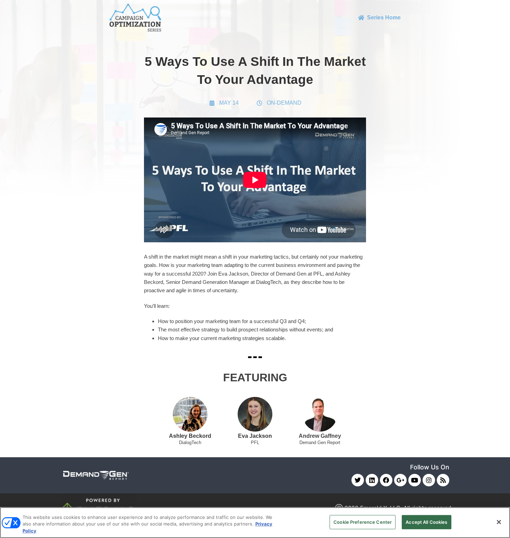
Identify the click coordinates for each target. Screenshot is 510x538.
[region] (255, 522)
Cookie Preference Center (362, 521)
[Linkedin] (372, 480)
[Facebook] (386, 480)
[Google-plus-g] (400, 480)
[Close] (499, 522)
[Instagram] (429, 480)
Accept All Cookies (426, 521)
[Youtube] (414, 480)
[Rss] (443, 480)
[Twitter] (357, 480)
